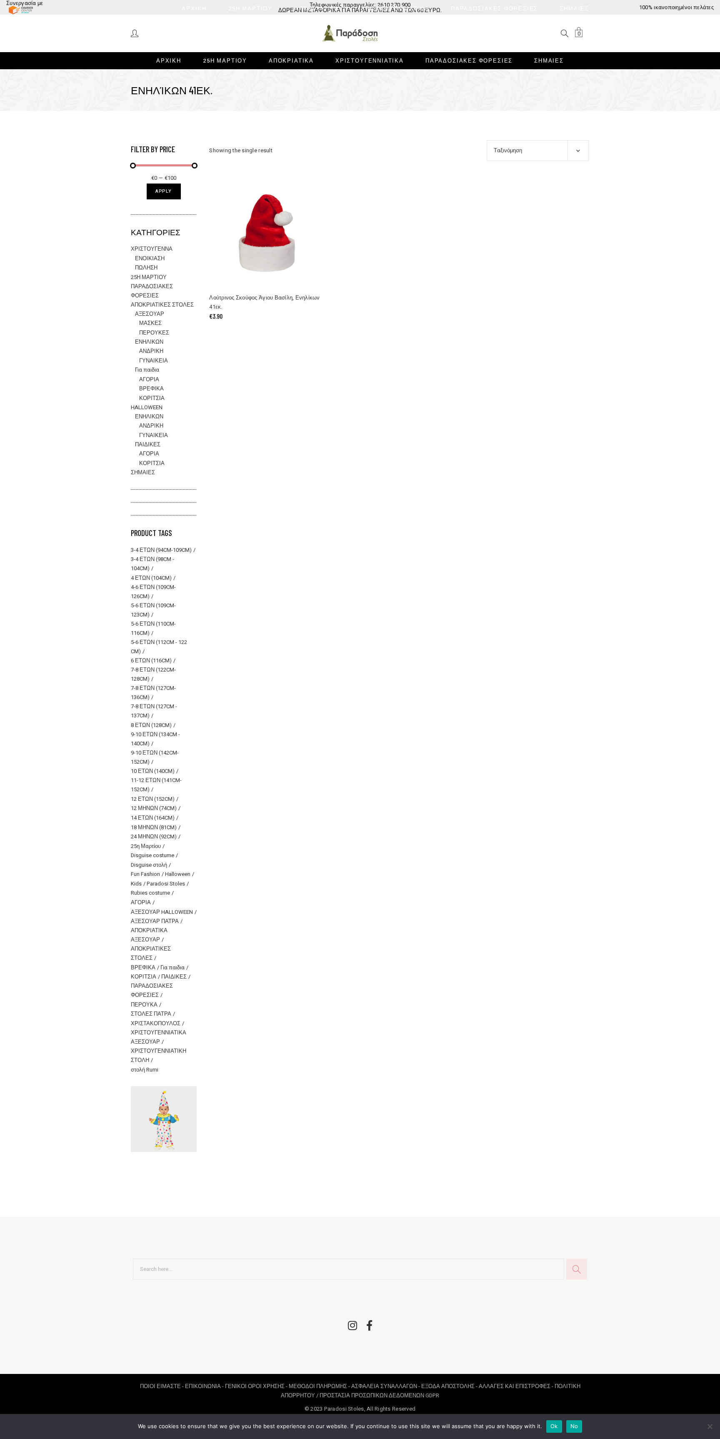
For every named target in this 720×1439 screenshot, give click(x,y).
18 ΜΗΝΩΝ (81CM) (154, 827)
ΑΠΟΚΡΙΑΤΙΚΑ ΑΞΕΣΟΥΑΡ (149, 934)
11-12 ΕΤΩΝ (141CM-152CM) (156, 784)
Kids (136, 884)
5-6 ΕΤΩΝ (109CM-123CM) (153, 610)
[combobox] (538, 150)
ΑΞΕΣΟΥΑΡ (149, 314)
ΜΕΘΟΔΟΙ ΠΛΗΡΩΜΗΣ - (320, 1386)
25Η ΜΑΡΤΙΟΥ (149, 277)
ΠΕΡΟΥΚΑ (144, 1005)
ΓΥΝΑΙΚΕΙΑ (153, 361)
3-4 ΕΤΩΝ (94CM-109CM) (161, 550)
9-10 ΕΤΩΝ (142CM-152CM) (155, 757)
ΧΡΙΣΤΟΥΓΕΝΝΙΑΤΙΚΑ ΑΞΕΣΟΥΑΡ (158, 1037)
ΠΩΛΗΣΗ (146, 268)
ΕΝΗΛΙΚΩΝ (149, 342)
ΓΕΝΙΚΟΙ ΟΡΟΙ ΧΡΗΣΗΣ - (257, 1386)
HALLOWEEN (146, 407)
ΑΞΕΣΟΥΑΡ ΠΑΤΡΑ (155, 921)
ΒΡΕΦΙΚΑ (151, 388)
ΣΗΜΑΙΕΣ (143, 472)
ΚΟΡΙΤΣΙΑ (152, 398)
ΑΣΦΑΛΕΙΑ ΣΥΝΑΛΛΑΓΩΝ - (386, 1386)
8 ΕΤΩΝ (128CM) (151, 725)
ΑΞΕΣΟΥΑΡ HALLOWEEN (162, 912)
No (574, 1426)
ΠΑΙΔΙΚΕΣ (147, 444)
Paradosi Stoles (166, 884)
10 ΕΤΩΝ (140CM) (153, 771)
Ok (554, 1426)
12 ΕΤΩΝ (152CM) (153, 799)
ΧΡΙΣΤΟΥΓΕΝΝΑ (151, 249)
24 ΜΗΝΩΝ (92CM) (154, 836)
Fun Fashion (145, 874)
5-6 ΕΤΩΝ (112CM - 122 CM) (159, 646)
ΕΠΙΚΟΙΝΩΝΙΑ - (205, 1386)
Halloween (177, 874)
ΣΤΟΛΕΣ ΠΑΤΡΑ (151, 1014)
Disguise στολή (149, 865)
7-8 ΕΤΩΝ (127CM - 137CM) (154, 711)
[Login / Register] (135, 33)
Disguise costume (152, 855)
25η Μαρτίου (146, 846)
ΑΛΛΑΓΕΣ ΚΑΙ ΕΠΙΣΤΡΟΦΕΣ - (517, 1386)
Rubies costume (150, 893)
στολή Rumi (144, 1070)
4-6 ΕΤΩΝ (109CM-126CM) (153, 591)
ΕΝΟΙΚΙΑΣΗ (150, 258)
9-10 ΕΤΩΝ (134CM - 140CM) (155, 738)
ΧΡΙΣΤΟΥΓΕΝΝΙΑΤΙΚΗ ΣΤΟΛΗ (158, 1055)
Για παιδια (147, 370)
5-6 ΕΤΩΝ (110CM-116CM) (153, 628)
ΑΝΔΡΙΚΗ (151, 351)
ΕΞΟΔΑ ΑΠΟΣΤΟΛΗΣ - (450, 1386)
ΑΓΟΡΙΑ (149, 379)
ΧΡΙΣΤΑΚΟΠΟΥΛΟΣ (155, 1023)
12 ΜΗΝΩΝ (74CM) (154, 808)
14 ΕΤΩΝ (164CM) (153, 818)
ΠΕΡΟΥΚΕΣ (154, 333)
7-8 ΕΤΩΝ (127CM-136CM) (153, 692)
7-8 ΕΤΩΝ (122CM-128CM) (153, 674)
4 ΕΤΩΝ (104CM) (151, 578)
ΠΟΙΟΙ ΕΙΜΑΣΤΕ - (162, 1386)
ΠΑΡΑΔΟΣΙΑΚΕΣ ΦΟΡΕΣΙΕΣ (152, 990)
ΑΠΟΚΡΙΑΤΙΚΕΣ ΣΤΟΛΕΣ (162, 305)
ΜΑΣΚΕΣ (150, 323)
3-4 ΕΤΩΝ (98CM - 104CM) (152, 563)
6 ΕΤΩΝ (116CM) (151, 660)
